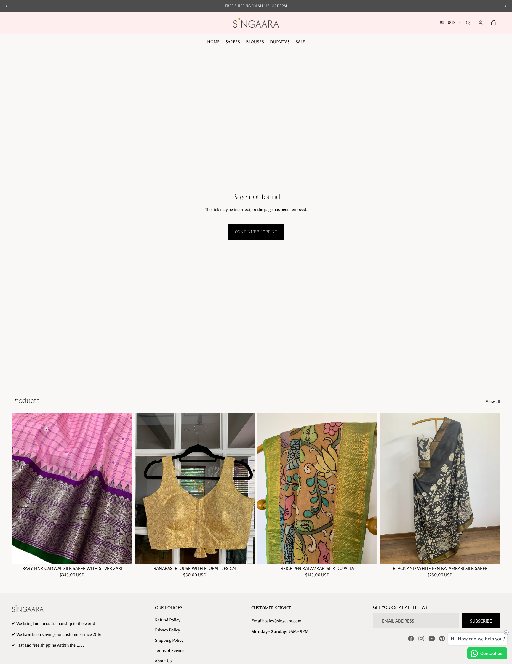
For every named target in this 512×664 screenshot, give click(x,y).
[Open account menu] (480, 22)
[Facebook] (411, 638)
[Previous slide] (21, 488)
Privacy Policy (167, 630)
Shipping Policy (169, 640)
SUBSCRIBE (481, 620)
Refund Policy (167, 620)
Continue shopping (256, 231)
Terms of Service (169, 650)
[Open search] (468, 22)
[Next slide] (123, 488)
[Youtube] (431, 638)
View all (493, 401)
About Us (163, 660)
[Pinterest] (442, 638)
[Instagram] (421, 638)
